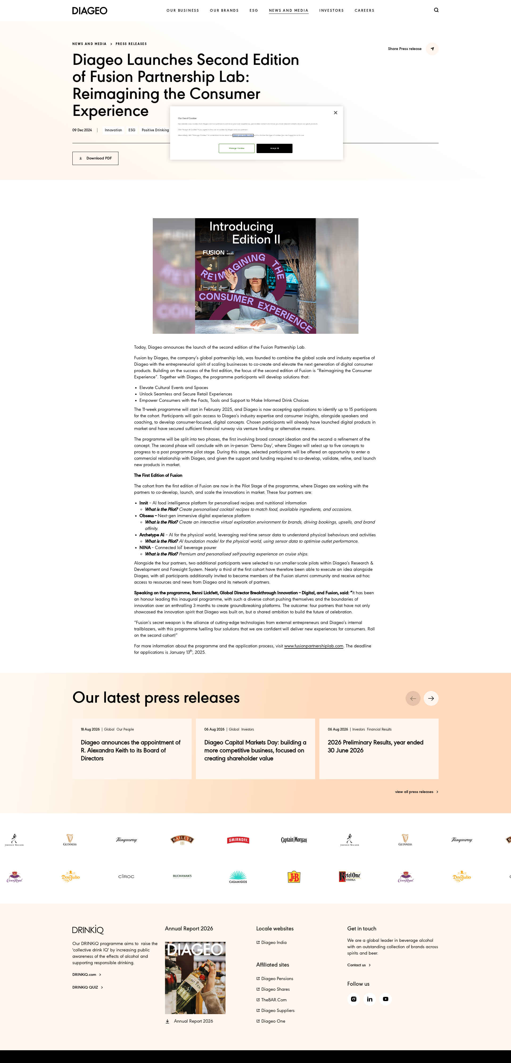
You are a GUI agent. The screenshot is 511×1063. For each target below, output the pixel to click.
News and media (89, 44)
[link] (183, 11)
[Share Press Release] (432, 49)
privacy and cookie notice (243, 135)
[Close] (335, 113)
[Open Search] (436, 10)
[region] (256, 133)
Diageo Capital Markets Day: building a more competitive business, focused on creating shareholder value (255, 751)
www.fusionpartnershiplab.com (313, 646)
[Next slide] (431, 698)
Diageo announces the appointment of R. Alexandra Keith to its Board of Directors (130, 751)
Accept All (274, 148)
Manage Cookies (236, 148)
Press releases (131, 44)
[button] (95, 158)
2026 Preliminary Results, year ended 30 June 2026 (375, 747)
